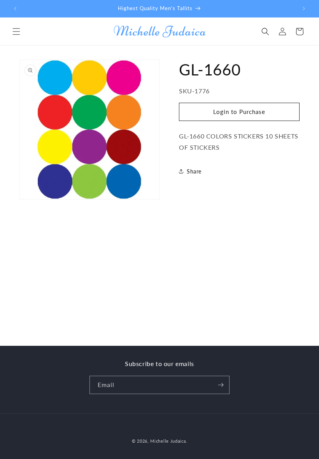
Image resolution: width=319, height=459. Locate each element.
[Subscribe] (220, 385)
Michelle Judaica (168, 440)
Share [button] (194, 171)
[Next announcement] (303, 8)
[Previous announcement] (15, 8)
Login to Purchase (239, 111)
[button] (16, 31)
